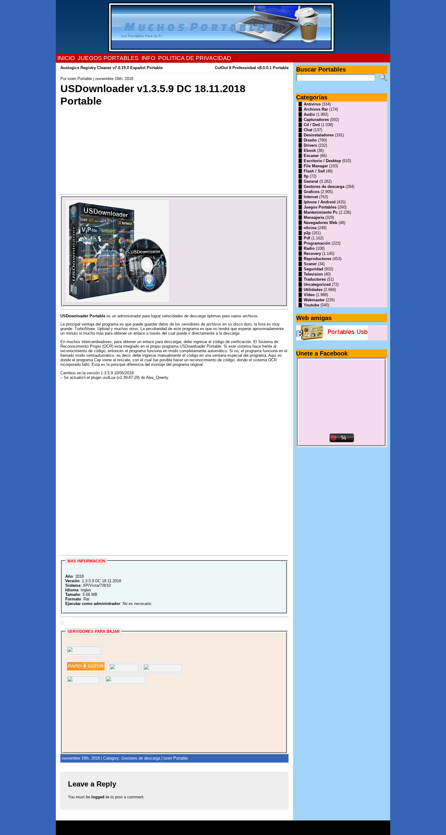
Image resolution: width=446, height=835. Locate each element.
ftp (306, 176)
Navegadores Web (320, 222)
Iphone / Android (320, 202)
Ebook (310, 150)
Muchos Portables (220, 825)
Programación (317, 243)
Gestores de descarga (140, 758)
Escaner (311, 155)
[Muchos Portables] (223, 27)
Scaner (310, 264)
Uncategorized (317, 284)
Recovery (312, 253)
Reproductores (317, 258)
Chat (308, 130)
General (311, 181)
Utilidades (313, 289)
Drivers (310, 145)
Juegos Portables (320, 207)
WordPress (223, 830)
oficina (310, 227)
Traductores (315, 279)
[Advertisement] (174, 149)
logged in (100, 797)
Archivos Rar (316, 109)
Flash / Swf (314, 171)
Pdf (307, 238)
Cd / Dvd (312, 124)
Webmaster (314, 300)
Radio (309, 248)
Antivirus (312, 104)
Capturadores (316, 119)
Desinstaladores (319, 135)
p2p (307, 233)
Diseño (310, 140)
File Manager (316, 166)
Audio (309, 114)
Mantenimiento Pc (321, 212)
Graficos (311, 191)
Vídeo (309, 294)
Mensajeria (314, 217)
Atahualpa (244, 830)
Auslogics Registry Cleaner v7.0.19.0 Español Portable (111, 67)
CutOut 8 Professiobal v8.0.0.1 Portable (252, 67)
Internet (311, 197)
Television (313, 274)
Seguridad (313, 269)
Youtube (311, 305)
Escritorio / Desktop (322, 161)
